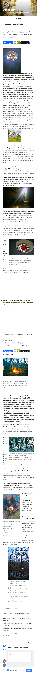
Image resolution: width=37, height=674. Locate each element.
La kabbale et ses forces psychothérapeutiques (17, 618)
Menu (19, 18)
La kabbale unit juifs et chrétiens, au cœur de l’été (17, 623)
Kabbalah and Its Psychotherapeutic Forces (16, 613)
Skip (24, 670)
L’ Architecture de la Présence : (12, 634)
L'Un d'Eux (9, 10)
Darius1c (30, 334)
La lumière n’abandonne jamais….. (15, 334)
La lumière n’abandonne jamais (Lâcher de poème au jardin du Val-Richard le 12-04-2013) (18, 34)
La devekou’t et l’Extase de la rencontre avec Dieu (18, 628)
